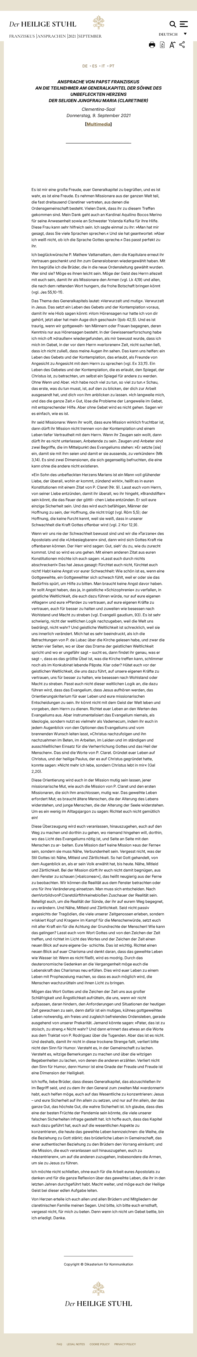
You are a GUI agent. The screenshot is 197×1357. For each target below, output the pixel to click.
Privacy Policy (125, 1344)
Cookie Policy (100, 1344)
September (90, 36)
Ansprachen (52, 36)
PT (112, 66)
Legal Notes (76, 1344)
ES (94, 66)
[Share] (182, 45)
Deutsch (169, 35)
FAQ (59, 1344)
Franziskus (22, 36)
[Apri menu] (183, 24)
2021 (72, 36)
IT (103, 66)
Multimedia (98, 124)
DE (85, 66)
